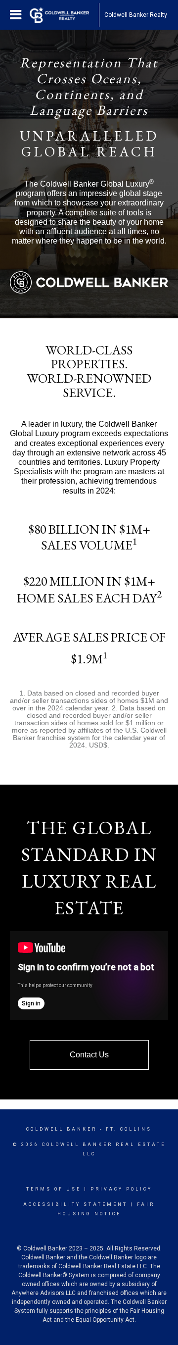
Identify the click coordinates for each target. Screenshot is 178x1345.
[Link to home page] (64, 15)
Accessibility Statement (75, 1204)
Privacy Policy (121, 1189)
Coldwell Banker (61, 1129)
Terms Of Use (53, 1189)
